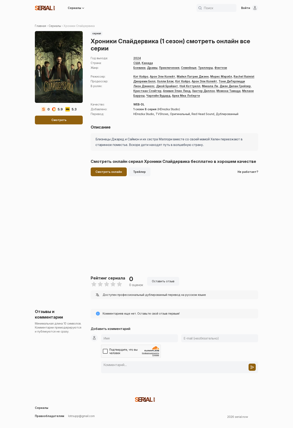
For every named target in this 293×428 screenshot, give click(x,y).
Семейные (189, 67)
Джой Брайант (167, 86)
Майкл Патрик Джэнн (193, 76)
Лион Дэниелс (144, 86)
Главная (40, 26)
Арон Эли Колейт (162, 76)
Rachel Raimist (244, 76)
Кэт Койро (140, 76)
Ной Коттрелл (190, 86)
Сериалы (74, 8)
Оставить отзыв (163, 281)
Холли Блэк (165, 81)
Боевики (139, 67)
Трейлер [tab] (139, 171)
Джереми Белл (144, 81)
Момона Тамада (228, 90)
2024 (137, 58)
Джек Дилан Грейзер (235, 86)
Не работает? (248, 171)
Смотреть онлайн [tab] (108, 171)
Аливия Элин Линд (177, 90)
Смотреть (58, 120)
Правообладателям (49, 416)
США (136, 63)
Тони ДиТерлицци (232, 81)
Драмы (152, 67)
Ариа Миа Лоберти (186, 95)
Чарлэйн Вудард (158, 95)
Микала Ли (210, 86)
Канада (147, 63)
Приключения (169, 67)
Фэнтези (220, 67)
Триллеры (205, 67)
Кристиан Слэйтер (147, 90)
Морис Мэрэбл (221, 76)
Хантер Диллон (203, 90)
